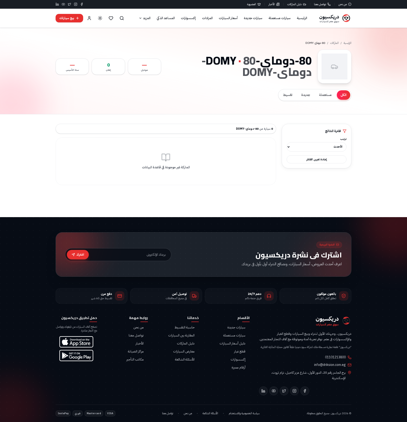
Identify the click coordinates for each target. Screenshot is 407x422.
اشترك (80, 254)
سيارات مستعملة (280, 18)
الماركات (334, 43)
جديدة (305, 94)
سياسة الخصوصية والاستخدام (244, 413)
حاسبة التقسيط (185, 327)
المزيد (147, 18)
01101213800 (335, 357)
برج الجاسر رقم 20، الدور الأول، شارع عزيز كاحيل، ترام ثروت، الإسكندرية (308, 375)
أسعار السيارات (228, 18)
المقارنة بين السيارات (181, 335)
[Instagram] (75, 4)
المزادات (207, 18)
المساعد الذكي (166, 18)
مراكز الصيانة (136, 351)
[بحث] (121, 18)
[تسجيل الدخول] (89, 18)
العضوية (251, 4)
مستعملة (325, 94)
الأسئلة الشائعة (185, 359)
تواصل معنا (320, 4)
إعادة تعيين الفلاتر (316, 159)
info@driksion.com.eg (330, 365)
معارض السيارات (184, 351)
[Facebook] (81, 4)
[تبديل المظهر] (100, 18)
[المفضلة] (111, 18)
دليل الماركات (294, 4)
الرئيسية (302, 18)
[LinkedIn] (57, 4)
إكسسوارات (188, 18)
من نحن (342, 4)
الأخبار (272, 4)
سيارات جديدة (253, 18)
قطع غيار (239, 351)
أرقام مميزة (238, 367)
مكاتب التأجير (135, 359)
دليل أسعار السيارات (232, 343)
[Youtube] (63, 4)
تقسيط (287, 94)
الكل (343, 94)
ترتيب (343, 139)
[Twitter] (69, 4)
